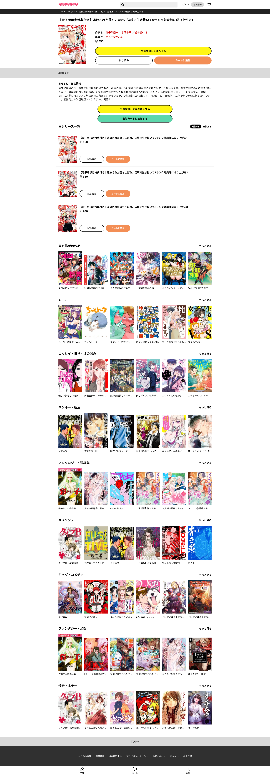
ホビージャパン (114, 36)
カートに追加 (182, 60)
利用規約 (100, 756)
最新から (207, 126)
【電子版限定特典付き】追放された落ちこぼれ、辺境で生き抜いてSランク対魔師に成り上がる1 (133, 137)
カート (135, 773)
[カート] (209, 5)
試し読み (124, 60)
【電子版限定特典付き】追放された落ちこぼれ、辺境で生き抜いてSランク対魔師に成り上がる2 (134, 172)
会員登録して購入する (153, 50)
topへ (135, 741)
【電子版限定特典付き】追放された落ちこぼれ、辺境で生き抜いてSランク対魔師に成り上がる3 (134, 207)
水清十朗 (126, 32)
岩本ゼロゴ (141, 32)
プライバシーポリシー (137, 756)
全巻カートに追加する (135, 118)
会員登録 (197, 4)
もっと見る (205, 246)
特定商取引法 (115, 756)
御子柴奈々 (112, 32)
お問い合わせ (159, 756)
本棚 (188, 773)
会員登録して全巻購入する (135, 109)
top (60, 11)
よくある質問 (84, 756)
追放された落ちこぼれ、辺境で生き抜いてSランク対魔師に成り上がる (111, 11)
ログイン (185, 4)
